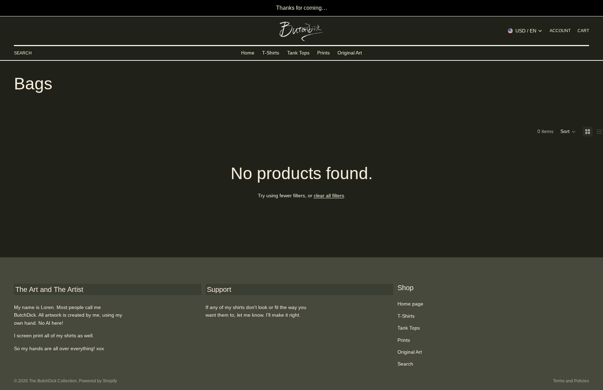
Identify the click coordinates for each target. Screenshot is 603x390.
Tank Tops (408, 328)
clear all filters (329, 195)
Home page (410, 304)
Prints (403, 340)
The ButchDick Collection (53, 380)
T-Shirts (406, 316)
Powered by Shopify (98, 380)
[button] (568, 131)
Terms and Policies (571, 380)
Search (405, 364)
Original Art (409, 352)
